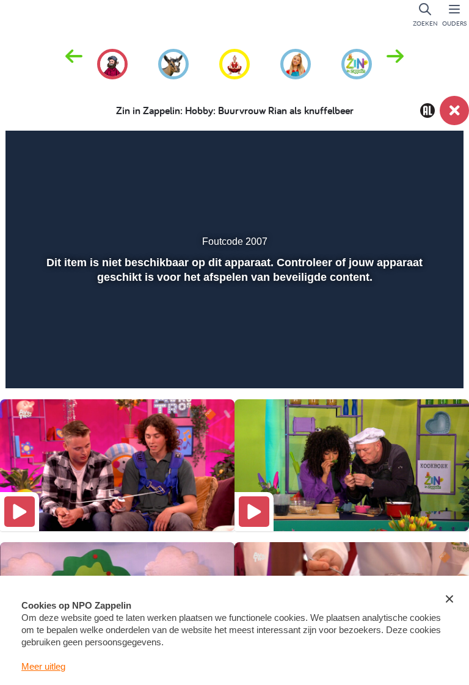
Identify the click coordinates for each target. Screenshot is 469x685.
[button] (395, 62)
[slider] (233, 335)
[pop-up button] (409, 361)
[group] (112, 62)
